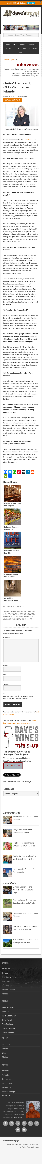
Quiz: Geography (9, 1015)
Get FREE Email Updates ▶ (17, 781)
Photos (5, 1057)
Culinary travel (10, 614)
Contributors (7, 1083)
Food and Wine (17, 616)
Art (25, 611)
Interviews (19, 606)
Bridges (31, 611)
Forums (5, 1048)
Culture (22, 614)
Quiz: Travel (7, 1020)
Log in (37, 1147)
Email (5, 675)
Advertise (6, 1075)
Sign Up (31, 3)
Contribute (6, 1044)
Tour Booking (7, 1024)
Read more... (19, 1117)
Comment (7, 637)
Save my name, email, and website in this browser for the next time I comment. (18, 697)
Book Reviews (8, 1007)
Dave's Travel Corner (21, 16)
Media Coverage (8, 1091)
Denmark (30, 614)
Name (6, 665)
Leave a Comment (12, 100)
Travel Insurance (8, 1028)
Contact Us (6, 1079)
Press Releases (8, 989)
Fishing (6, 616)
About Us (6, 1070)
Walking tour (18, 619)
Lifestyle (28, 616)
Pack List (5, 1011)
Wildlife (28, 619)
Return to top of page (11, 1141)
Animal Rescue (17, 611)
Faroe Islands (28, 140)
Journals (5, 985)
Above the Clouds (9, 968)
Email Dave (6, 1087)
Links (4, 1053)
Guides (5, 973)
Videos (5, 993)
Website (6, 684)
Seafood (7, 619)
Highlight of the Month (10, 977)
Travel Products (8, 1032)
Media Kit (6, 1095)
